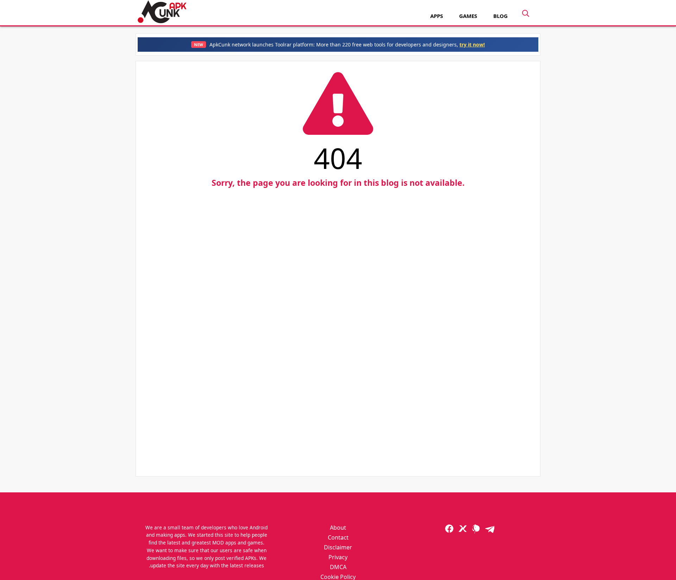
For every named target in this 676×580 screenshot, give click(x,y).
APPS (436, 15)
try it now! (472, 44)
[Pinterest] (476, 529)
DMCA (338, 567)
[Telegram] (489, 529)
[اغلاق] (527, 15)
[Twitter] (463, 529)
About (338, 527)
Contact (338, 537)
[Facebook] (449, 529)
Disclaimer (338, 547)
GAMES (468, 15)
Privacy (338, 557)
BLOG (500, 15)
